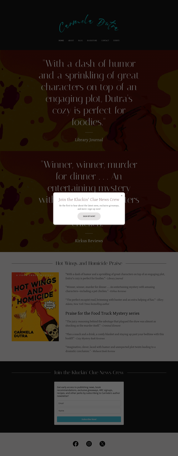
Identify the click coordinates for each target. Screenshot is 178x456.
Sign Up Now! (89, 216)
